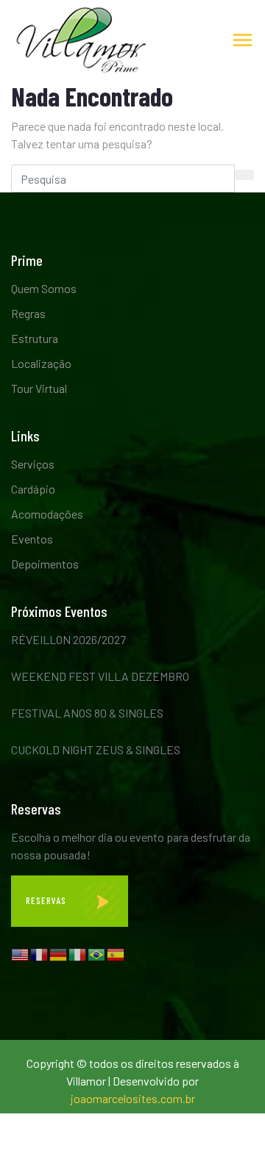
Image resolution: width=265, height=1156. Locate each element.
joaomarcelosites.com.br (133, 1098)
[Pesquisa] (244, 175)
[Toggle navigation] (242, 41)
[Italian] (78, 953)
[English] (20, 953)
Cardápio (33, 489)
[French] (39, 953)
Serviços (32, 464)
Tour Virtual (39, 388)
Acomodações (47, 514)
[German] (58, 953)
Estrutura (34, 338)
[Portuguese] (97, 953)
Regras (28, 313)
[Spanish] (116, 953)
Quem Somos (44, 288)
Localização (41, 363)
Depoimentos (45, 564)
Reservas (47, 900)
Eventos (32, 539)
